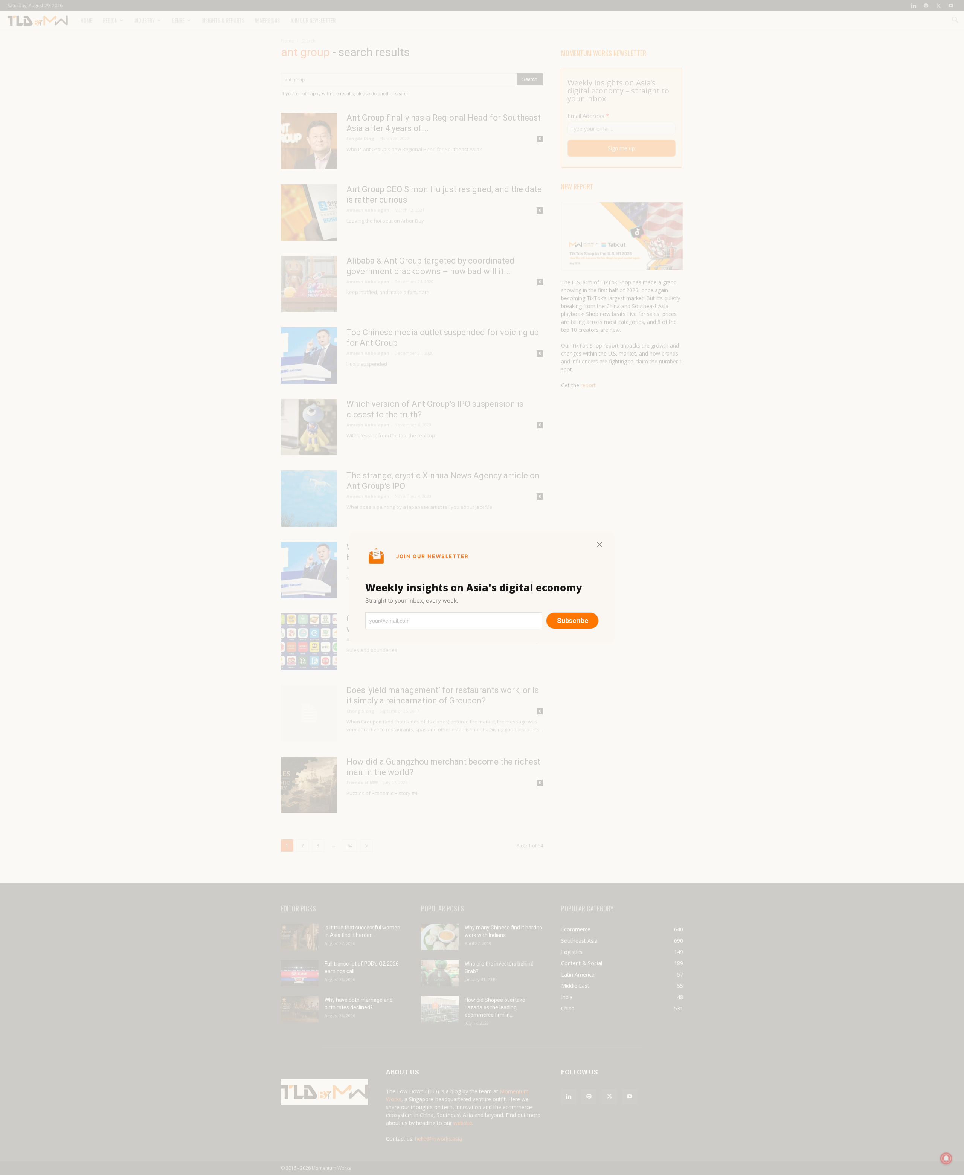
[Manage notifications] (946, 1158)
